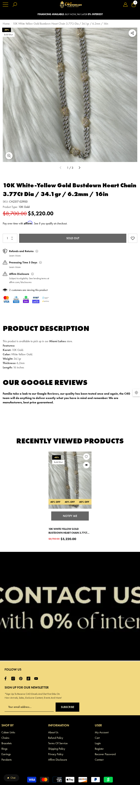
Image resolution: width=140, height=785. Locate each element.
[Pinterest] (21, 678)
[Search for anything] (15, 4)
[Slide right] (79, 168)
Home (6, 23)
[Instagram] (14, 678)
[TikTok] (29, 678)
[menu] (5, 4)
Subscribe (67, 707)
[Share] (132, 33)
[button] (125, 4)
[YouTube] (37, 678)
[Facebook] (6, 678)
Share (132, 33)
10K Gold (24, 207)
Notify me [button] (70, 516)
